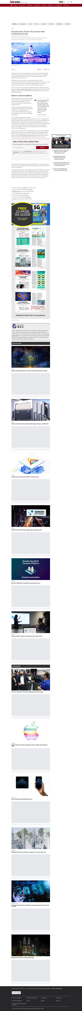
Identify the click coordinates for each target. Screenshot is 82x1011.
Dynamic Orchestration (29, 135)
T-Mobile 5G (59, 24)
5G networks (24, 187)
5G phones (50, 5)
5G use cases (22, 5)
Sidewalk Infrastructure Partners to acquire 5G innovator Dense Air (59, 158)
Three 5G (44, 24)
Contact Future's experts (31, 997)
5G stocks (66, 5)
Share (15, 69)
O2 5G (36, 24)
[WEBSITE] (21, 327)
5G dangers (28, 197)
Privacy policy (44, 997)
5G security (26, 193)
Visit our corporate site (57, 988)
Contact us (58, 1000)
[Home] (11, 5)
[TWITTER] (19, 327)
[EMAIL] (23, 327)
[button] (69, 2)
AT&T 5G (51, 24)
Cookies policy (59, 997)
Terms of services (28, 151)
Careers (28, 1000)
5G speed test (58, 5)
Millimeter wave (16, 191)
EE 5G (30, 24)
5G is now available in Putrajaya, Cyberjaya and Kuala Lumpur (62, 146)
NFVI (22, 135)
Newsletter (30, 5)
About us (43, 1000)
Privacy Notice (15, 152)
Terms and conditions (16, 997)
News (15, 5)
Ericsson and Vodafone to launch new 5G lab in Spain (60, 169)
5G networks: (22, 24)
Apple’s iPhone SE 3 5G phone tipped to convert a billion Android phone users (61, 152)
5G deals (44, 5)
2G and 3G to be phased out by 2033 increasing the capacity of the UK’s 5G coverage (61, 164)
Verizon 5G (68, 24)
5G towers (37, 5)
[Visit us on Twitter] (60, 2)
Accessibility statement (17, 1000)
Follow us (40, 69)
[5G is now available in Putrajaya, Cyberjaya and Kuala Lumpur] (61, 142)
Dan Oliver (15, 36)
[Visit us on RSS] (62, 2)
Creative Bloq (15, 335)
